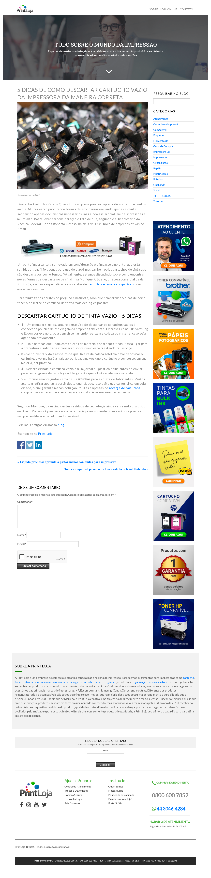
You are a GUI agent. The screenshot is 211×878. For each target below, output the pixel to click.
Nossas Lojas (115, 790)
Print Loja (45, 433)
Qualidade (159, 184)
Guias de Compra (163, 146)
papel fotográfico (105, 682)
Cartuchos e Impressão (166, 124)
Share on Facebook (21, 445)
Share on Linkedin (38, 445)
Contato (186, 9)
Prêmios (158, 179)
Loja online (168, 9)
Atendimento (160, 118)
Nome (21, 534)
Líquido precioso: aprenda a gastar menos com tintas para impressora (66, 462)
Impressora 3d (161, 151)
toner (18, 682)
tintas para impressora (37, 682)
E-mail (21, 543)
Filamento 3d (160, 140)
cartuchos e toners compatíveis (111, 284)
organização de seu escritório (150, 682)
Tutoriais (158, 201)
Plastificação (160, 173)
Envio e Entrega (73, 799)
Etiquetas (158, 135)
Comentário (24, 501)
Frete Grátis (115, 803)
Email (105, 750)
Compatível (159, 129)
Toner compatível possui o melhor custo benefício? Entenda (106, 469)
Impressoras (160, 157)
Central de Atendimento (77, 786)
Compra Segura (73, 794)
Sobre (153, 9)
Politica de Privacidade (121, 794)
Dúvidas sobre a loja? (120, 799)
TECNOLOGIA (162, 195)
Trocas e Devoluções (76, 790)
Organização (160, 162)
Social (156, 190)
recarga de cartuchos (124, 388)
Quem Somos (115, 786)
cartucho (188, 677)
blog (61, 425)
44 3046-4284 (170, 808)
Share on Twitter (29, 445)
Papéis (157, 168)
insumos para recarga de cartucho (72, 682)
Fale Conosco (72, 803)
